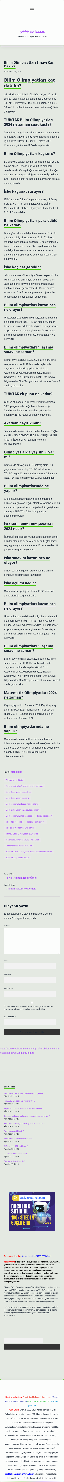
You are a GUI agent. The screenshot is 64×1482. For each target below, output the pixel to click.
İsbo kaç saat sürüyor (36, 822)
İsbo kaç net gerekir (14, 822)
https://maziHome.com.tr (45, 1048)
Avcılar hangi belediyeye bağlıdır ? (18, 1139)
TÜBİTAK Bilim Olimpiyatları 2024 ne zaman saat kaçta (29, 852)
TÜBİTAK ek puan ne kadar (17, 858)
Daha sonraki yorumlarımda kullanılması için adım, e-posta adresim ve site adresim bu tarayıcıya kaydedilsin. (28, 1007)
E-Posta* (7, 974)
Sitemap (29, 1052)
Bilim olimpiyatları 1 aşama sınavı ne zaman (24, 786)
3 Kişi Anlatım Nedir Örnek (22, 877)
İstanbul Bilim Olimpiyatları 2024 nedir (22, 834)
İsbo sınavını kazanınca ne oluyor (20, 828)
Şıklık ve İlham (32, 32)
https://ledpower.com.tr (12, 1052)
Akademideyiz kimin (14, 780)
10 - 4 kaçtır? (10, 1017)
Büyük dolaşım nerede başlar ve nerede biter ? (23, 1108)
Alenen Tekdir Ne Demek (21, 888)
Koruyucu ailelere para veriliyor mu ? (19, 1101)
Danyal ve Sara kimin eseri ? (16, 1154)
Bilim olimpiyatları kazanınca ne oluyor (22, 804)
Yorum (6, 925)
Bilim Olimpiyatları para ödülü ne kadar (22, 810)
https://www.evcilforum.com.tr (16, 1048)
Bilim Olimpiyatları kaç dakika (18, 792)
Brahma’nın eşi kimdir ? (14, 1131)
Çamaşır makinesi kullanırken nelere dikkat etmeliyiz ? (27, 1116)
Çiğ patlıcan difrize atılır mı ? (16, 1146)
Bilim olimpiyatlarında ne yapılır (19, 816)
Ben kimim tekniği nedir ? (14, 1161)
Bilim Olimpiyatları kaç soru (17, 798)
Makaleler (16, 772)
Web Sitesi (8, 988)
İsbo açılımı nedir (44, 816)
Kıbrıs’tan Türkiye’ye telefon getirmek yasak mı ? (24, 1123)
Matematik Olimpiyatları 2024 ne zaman (22, 840)
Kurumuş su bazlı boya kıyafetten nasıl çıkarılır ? (24, 1093)
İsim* (6, 961)
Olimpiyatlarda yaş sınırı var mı (19, 846)
